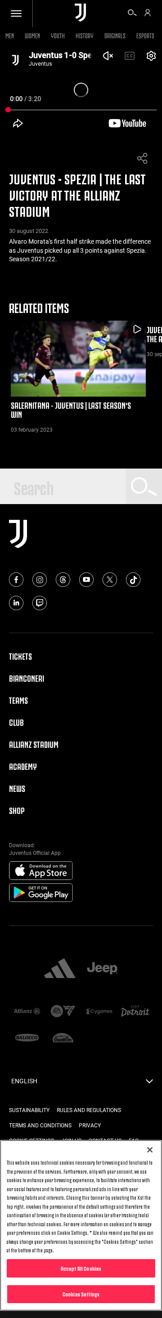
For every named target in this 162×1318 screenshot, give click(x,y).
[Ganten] (63, 1038)
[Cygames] (99, 1012)
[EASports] (63, 1012)
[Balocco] (27, 1038)
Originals (115, 35)
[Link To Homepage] (80, 13)
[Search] (132, 14)
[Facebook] (16, 579)
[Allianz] (27, 1012)
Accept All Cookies (81, 1268)
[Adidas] (60, 969)
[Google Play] (41, 893)
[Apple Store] (41, 871)
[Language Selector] (149, 1083)
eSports (145, 35)
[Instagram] (39, 579)
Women (32, 35)
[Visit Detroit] (135, 1012)
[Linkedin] (16, 603)
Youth (58, 35)
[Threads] (63, 579)
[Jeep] (102, 969)
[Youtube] (86, 579)
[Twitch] (39, 603)
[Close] (150, 1150)
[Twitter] (110, 579)
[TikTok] (133, 579)
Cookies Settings (81, 1293)
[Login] (147, 14)
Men (9, 35)
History (85, 35)
